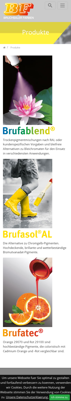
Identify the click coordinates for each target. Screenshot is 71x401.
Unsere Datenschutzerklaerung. (27, 397)
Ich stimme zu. (59, 397)
